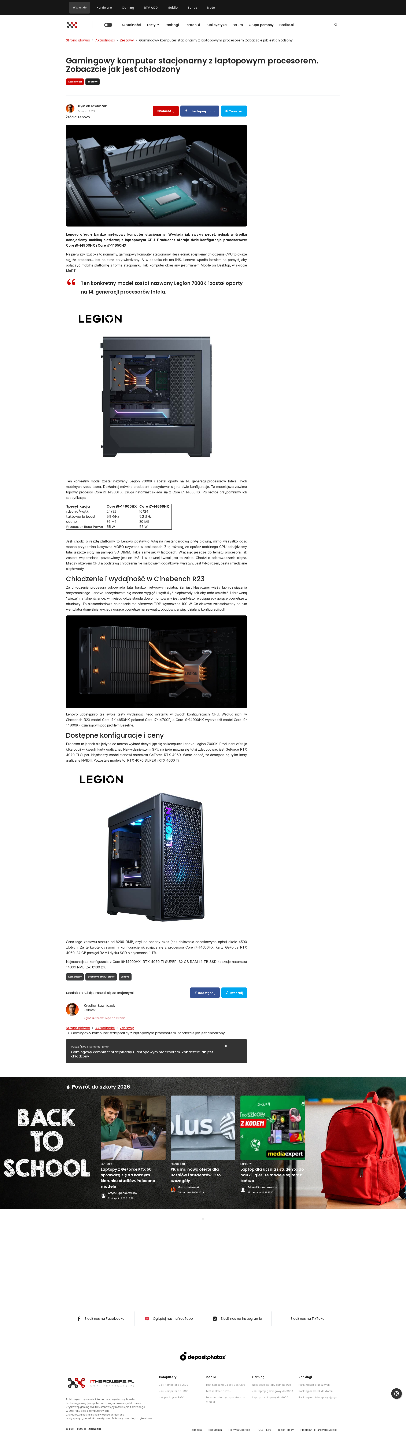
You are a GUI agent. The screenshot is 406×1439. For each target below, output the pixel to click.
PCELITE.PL (264, 1429)
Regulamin (215, 1429)
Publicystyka (216, 25)
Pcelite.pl (286, 25)
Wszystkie (79, 7)
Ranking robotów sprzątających (318, 1397)
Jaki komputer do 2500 (173, 1384)
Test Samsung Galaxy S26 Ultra (225, 1384)
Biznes (192, 7)
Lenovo (125, 976)
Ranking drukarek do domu (316, 1391)
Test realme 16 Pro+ (218, 1391)
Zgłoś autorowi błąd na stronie (105, 1018)
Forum (237, 25)
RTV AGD (151, 7)
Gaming (128, 7)
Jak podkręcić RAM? (172, 1397)
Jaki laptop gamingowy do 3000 (272, 1391)
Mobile (172, 7)
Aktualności (131, 25)
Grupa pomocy (261, 25)
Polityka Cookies (239, 1429)
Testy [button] (151, 25)
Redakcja (196, 1429)
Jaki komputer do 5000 (174, 1391)
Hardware (104, 7)
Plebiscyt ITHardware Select (318, 1429)
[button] (335, 24)
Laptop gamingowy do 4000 (270, 1397)
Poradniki (192, 25)
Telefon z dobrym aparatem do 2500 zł (225, 1400)
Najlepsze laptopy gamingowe (271, 1384)
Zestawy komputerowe (101, 976)
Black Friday (286, 1429)
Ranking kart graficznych (314, 1384)
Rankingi (172, 25)
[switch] (108, 25)
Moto (211, 7)
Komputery (75, 976)
